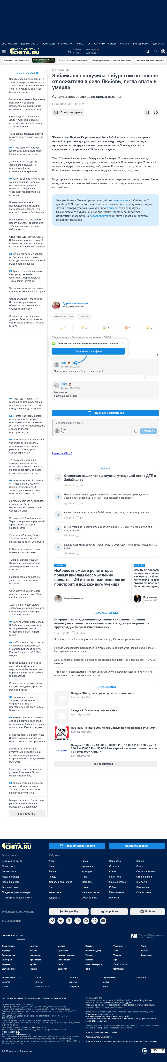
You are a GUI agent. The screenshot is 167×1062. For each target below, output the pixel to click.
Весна (52, 871)
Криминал (88, 866)
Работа (113, 887)
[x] (94, 920)
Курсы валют (141, 44)
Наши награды (10, 876)
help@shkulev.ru (23, 1034)
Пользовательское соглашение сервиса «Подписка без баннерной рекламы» (121, 1041)
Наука (85, 887)
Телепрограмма (96, 44)
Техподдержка (10, 887)
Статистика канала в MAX (17, 897)
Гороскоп (125, 44)
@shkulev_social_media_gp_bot (118, 1002)
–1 (155, 377)
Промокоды (48, 44)
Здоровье (54, 897)
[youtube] (103, 920)
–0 (155, 405)
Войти (64, 432)
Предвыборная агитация (16, 892)
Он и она (114, 866)
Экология (141, 881)
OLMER (64, 384)
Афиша (112, 44)
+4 (146, 405)
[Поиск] (147, 51)
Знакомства (65, 44)
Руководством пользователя (99, 1014)
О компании (9, 871)
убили (110, 208)
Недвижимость (29, 44)
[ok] (69, 920)
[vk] (60, 920)
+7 (146, 377)
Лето (84, 876)
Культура (87, 871)
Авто (52, 861)
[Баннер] (43, 60)
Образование (89, 897)
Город (52, 876)
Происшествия (118, 881)
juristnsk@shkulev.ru (11, 1032)
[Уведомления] (155, 51)
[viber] (77, 920)
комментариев (70, 112)
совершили (120, 200)
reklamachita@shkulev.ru (142, 1000)
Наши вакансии (11, 881)
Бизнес (53, 866)
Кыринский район (64, 316)
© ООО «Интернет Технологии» (17, 1051)
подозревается (99, 216)
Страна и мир (144, 876)
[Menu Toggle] (4, 51)
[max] (86, 920)
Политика (115, 876)
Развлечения (116, 892)
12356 (63, 363)
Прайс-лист (8, 866)
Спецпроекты (144, 892)
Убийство (84, 316)
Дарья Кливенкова (75, 303)
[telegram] (52, 920)
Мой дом (87, 881)
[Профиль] (163, 51)
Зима (85, 861)
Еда (51, 887)
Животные (55, 892)
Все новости (9, 44)
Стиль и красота (145, 871)
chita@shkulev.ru (38, 1027)
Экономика (143, 887)
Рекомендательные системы (98, 1037)
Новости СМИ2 (62, 453)
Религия (114, 897)
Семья (140, 861)
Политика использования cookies (101, 1032)
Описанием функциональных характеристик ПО (107, 1016)
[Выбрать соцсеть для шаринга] (156, 112)
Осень (112, 871)
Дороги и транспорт (60, 881)
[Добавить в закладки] (147, 112)
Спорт (139, 866)
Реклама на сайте (12, 861)
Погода (79, 44)
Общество (115, 861)
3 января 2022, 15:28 (62, 104)
